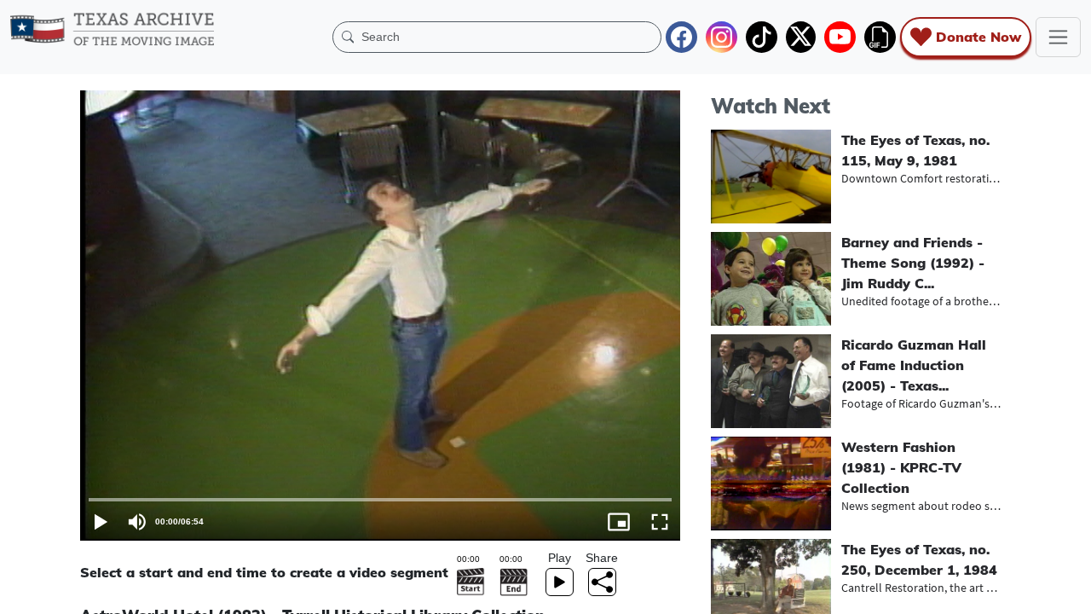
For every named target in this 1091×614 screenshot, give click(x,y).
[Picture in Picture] (618, 522)
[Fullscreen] (659, 522)
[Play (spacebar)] (100, 522)
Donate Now (978, 36)
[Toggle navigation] (1058, 37)
